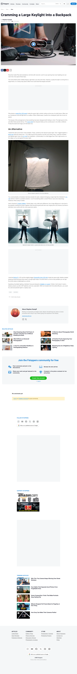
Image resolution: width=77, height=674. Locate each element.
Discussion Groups (31, 638)
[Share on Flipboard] (7, 70)
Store (37, 4)
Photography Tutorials (47, 633)
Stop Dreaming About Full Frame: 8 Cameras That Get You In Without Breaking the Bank (23, 333)
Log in (39, 381)
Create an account (23, 398)
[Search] (60, 4)
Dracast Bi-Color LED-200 (41, 277)
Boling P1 (16, 277)
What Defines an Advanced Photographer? (21, 339)
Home (2, 9)
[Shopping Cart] (64, 3)
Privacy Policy (33, 659)
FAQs (58, 640)
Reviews (18, 4)
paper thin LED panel (21, 113)
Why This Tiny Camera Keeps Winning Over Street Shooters (45, 579)
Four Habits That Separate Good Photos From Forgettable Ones (44, 588)
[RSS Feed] (37, 421)
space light (30, 122)
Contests (32, 4)
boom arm (11, 134)
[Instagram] (23, 318)
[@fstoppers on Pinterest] (33, 421)
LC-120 (25, 136)
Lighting (16, 292)
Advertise (59, 638)
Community (25, 4)
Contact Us (59, 636)
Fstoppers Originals (17, 638)
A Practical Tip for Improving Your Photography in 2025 (62, 339)
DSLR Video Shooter (15, 297)
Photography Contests (32, 640)
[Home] (5, 3)
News (7, 9)
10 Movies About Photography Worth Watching (63, 333)
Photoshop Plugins (46, 636)
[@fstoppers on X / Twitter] (30, 421)
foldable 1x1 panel (45, 284)
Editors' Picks (29, 633)
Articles (12, 4)
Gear (12, 9)
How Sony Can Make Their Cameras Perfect (43, 612)
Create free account (38, 378)
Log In (68, 3)
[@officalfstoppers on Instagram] (18, 421)
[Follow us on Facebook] (26, 421)
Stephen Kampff (7, 19)
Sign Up (73, 3)
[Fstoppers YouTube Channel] (22, 421)
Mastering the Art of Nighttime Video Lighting (63, 346)
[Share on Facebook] (2, 70)
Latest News (15, 633)
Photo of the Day (30, 636)
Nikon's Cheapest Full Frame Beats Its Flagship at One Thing (45, 605)
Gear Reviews (15, 636)
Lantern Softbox (21, 203)
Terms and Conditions (42, 659)
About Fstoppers (61, 633)
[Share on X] (5, 70)
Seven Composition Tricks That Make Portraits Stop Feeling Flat (44, 596)
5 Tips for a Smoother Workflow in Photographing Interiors (23, 346)
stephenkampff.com (26, 316)
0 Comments (16, 21)
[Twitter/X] (26, 318)
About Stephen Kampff (29, 309)
